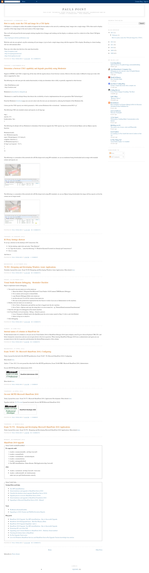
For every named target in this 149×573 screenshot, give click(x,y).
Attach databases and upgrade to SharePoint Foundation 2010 (28, 498)
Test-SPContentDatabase (17, 489)
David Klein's (115, 103)
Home (50, 550)
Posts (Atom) (16, 554)
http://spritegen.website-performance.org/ (17, 38)
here (73, 270)
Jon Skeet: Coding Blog (118, 84)
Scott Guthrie (115, 132)
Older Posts (99, 550)
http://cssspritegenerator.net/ (13, 53)
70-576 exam (18, 402)
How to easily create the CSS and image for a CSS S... (127, 38)
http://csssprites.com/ (11, 51)
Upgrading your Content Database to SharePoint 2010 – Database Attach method (33, 530)
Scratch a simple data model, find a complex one (123, 85)
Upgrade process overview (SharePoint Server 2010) (25, 495)
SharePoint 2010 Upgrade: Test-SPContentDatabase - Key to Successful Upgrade (33, 519)
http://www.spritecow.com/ (13, 56)
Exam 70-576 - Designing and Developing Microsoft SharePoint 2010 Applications (37, 427)
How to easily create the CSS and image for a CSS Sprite (26, 23)
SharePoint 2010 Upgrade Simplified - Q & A (23, 524)
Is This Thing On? (116, 140)
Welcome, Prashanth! (116, 112)
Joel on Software (116, 111)
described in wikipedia (18, 92)
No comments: (36, 58)
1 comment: (34, 257)
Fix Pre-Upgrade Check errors (18, 535)
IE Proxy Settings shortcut (14, 239)
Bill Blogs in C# (115, 125)
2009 (112, 50)
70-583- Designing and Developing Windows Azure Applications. (30, 267)
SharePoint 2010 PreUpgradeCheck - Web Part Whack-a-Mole (28, 521)
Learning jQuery (116, 63)
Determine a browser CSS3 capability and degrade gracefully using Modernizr (35, 68)
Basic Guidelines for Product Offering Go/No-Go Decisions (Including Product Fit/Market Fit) (126, 105)
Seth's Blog (114, 96)
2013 (112, 33)
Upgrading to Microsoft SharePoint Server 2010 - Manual (27, 500)
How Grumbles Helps (116, 79)
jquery (75, 569)
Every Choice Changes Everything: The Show (123, 92)
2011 (112, 45)
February (115, 35)
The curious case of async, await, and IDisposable (123, 127)
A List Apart (114, 117)
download (19, 101)
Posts (112, 153)
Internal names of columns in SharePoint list (21, 331)
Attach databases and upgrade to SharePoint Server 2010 (26, 491)
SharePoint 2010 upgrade (14, 442)
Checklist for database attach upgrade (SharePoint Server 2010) (28, 493)
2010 (112, 47)
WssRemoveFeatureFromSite (18, 510)
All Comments (115, 157)
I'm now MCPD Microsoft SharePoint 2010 (21, 394)
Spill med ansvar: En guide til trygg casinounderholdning (125, 64)
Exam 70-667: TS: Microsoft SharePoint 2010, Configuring (27, 351)
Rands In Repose (116, 77)
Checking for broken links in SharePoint (22, 533)
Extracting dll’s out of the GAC (19, 528)
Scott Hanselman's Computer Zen (121, 69)
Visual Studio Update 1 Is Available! (120, 141)
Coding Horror (115, 90)
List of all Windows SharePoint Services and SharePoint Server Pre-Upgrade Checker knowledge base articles (42, 537)
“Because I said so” (116, 98)
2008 (112, 53)
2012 (112, 42)
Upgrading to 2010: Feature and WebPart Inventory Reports (27, 512)
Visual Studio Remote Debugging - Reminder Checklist (26, 282)
